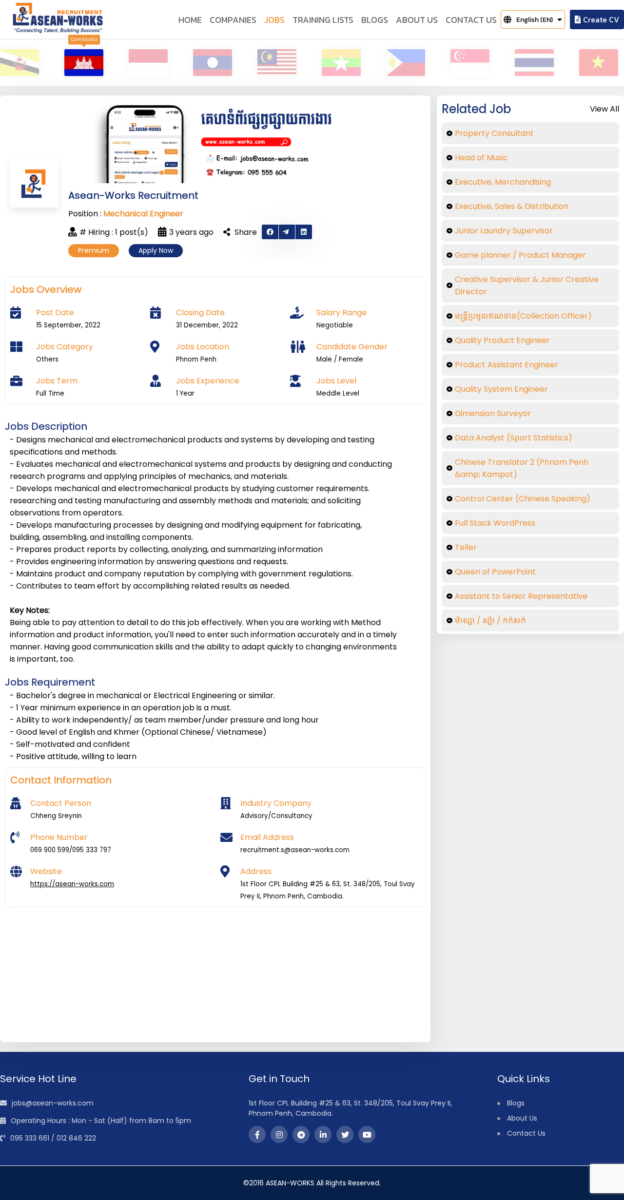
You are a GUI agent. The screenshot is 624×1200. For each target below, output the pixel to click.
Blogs (516, 1103)
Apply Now (155, 250)
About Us (522, 1118)
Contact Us (526, 1133)
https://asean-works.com (72, 884)
